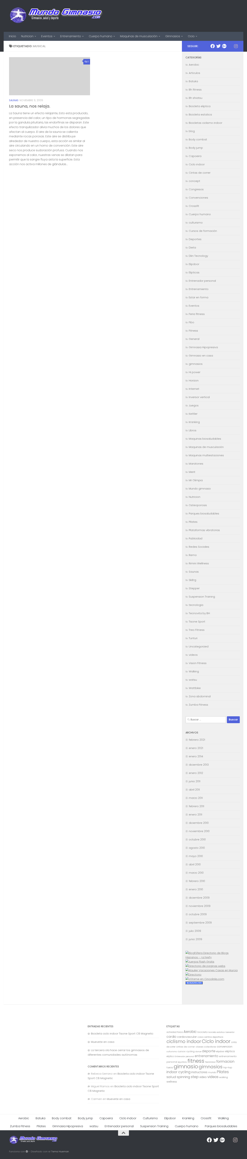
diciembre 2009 (199, 898)
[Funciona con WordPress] (27, 1151)
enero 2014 (196, 756)
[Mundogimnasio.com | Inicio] (56, 16)
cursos (182, 1051)
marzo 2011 (196, 798)
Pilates (193, 522)
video (203, 1077)
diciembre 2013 (199, 765)
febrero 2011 (196, 806)
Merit (192, 472)
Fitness (193, 330)
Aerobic (194, 64)
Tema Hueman (60, 1151)
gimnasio (186, 1066)
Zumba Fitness (198, 705)
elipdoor (220, 1051)
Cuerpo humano (100, 36)
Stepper (194, 588)
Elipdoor (194, 264)
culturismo (196, 222)
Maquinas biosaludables (205, 439)
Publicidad (195, 538)
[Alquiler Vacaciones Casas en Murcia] (212, 970)
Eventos (46, 36)
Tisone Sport (197, 621)
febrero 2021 (197, 740)
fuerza (170, 1067)
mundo (212, 1072)
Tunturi (193, 638)
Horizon (194, 380)
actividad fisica (175, 1032)
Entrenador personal (202, 281)
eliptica (230, 1051)
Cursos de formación (203, 231)
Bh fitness (195, 89)
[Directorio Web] (205, 979)
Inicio (12, 36)
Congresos (196, 189)
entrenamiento (206, 1056)
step (195, 1076)
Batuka (193, 81)
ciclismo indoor (184, 1041)
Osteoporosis (198, 505)
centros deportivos (213, 1037)
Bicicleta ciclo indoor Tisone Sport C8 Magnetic (122, 1033)
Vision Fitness (197, 663)
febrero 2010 (197, 881)
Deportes (195, 239)
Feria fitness (197, 314)
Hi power (194, 372)
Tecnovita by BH (199, 613)
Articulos (194, 73)
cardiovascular (187, 1037)
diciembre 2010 (199, 823)
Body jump (196, 148)
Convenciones (198, 197)
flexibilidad (210, 1062)
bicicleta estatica (216, 1032)
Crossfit (194, 206)
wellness (172, 1081)
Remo (193, 555)
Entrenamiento (70, 36)
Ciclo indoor (197, 164)
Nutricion (27, 36)
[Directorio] (193, 974)
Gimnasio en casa (201, 355)
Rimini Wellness (199, 563)
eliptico (170, 1056)
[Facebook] (212, 46)
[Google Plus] (224, 46)
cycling (190, 1051)
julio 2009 (195, 931)
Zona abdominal (200, 696)
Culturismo (150, 1118)
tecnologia (196, 605)
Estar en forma (198, 297)
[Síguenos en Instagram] (236, 46)
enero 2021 (196, 748)
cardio (171, 1036)
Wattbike (195, 688)
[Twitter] (218, 46)
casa (200, 1036)
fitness (196, 1060)
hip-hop (227, 1067)
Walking (194, 671)
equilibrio (182, 1062)
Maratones (196, 463)
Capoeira (195, 156)
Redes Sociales (199, 547)
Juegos (194, 405)
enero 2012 (196, 773)
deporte (208, 1051)
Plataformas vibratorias (204, 530)
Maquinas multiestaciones (206, 455)
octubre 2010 (197, 839)
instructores (199, 1072)
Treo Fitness (197, 630)
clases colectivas (206, 1046)
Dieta (192, 247)
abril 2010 (195, 864)
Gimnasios (172, 36)
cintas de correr (185, 1046)
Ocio (191, 36)
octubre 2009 (198, 914)
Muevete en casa (102, 1042)
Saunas (13, 100)
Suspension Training (202, 596)
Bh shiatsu (195, 98)
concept (194, 181)
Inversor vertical (199, 397)
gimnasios (196, 364)
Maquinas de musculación (138, 36)
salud (171, 1076)
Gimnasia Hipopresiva (203, 347)
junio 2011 (194, 781)
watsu (193, 680)
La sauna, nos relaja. (29, 106)
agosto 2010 (197, 848)
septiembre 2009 (200, 922)
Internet (194, 389)
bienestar (230, 1032)
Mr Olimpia (196, 480)
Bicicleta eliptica (199, 106)
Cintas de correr (199, 173)
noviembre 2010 (199, 831)
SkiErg (192, 580)
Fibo (191, 322)
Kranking (194, 422)
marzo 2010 (196, 873)
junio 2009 (195, 939)
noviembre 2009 (199, 906)
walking (223, 1077)
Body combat (198, 139)
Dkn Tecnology (198, 256)
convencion (224, 1046)
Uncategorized (198, 646)
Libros (192, 430)
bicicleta (202, 1032)
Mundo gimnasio (200, 488)
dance (198, 1051)
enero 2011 (195, 814)
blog (192, 131)
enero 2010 (196, 889)
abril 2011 (194, 789)
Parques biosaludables (204, 513)
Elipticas (194, 272)
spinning (183, 1077)
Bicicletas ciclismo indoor (205, 123)
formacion (225, 1061)
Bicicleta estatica (200, 114)
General (194, 339)
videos (193, 655)
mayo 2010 (196, 856)
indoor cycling (179, 1072)
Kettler (193, 414)
